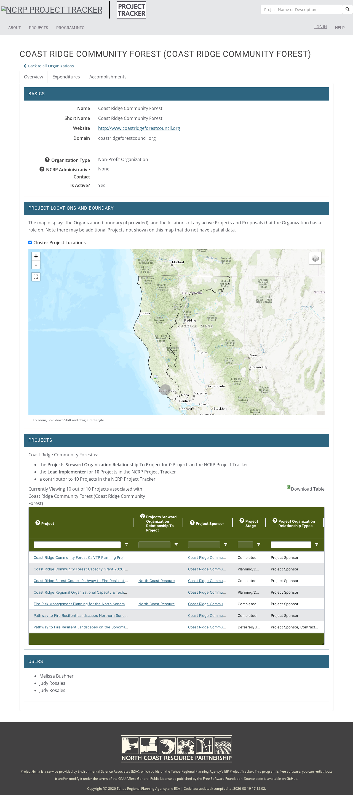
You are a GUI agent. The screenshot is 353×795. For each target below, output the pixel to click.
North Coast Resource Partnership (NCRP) (174, 580)
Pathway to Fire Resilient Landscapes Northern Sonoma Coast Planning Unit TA (102, 615)
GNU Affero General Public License (145, 778)
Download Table (308, 489)
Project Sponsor (210, 523)
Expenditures (66, 77)
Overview (33, 77)
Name (83, 108)
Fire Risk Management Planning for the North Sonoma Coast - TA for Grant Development (110, 604)
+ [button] (36, 256)
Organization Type (70, 160)
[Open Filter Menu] (126, 545)
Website (81, 128)
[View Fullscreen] (36, 277)
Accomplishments (108, 77)
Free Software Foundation (222, 778)
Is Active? (80, 185)
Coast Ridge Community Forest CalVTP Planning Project (81, 557)
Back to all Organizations (50, 66)
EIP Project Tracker (238, 771)
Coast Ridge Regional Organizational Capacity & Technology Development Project (103, 592)
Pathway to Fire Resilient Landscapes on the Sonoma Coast (85, 627)
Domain (81, 138)
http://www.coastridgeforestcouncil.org (139, 128)
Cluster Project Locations (59, 242)
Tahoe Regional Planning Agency (142, 788)
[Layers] (315, 258)
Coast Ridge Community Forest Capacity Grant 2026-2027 (83, 569)
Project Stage (251, 523)
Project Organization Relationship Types (297, 523)
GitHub (292, 778)
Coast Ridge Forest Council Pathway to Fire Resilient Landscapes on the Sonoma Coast (109, 580)
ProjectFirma (30, 771)
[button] (14, 27)
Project (47, 523)
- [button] (36, 264)
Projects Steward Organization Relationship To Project (161, 523)
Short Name (77, 118)
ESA (177, 788)
